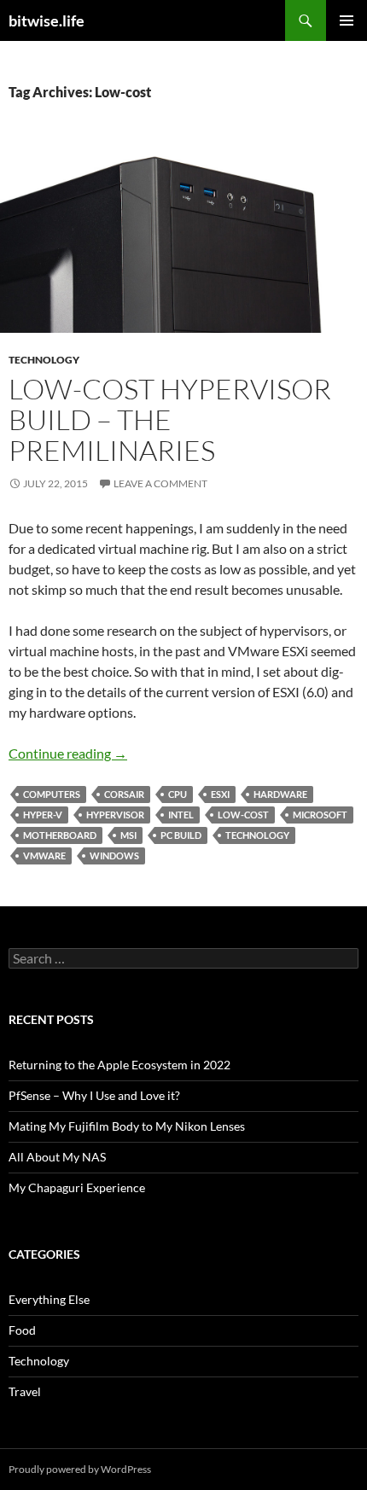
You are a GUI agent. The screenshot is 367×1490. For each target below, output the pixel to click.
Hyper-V (42, 814)
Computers (51, 794)
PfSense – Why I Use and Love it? (94, 1095)
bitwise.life (46, 20)
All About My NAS (57, 1157)
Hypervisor (115, 814)
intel (181, 814)
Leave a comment (160, 483)
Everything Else (49, 1299)
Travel (25, 1391)
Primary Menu (346, 20)
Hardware (280, 794)
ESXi (220, 794)
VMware (44, 855)
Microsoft (320, 814)
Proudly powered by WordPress (80, 1469)
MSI (128, 835)
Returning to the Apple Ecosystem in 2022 (119, 1064)
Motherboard (59, 835)
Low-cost (243, 814)
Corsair (124, 794)
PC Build (180, 835)
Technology (44, 359)
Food (22, 1330)
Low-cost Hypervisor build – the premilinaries (170, 419)
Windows (114, 855)
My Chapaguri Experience (77, 1187)
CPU (177, 794)
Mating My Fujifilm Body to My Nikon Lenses (127, 1126)
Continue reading (68, 753)
